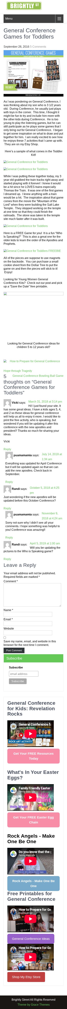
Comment (11, 581)
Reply (7, 449)
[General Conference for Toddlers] (33, 226)
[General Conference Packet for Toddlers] (33, 162)
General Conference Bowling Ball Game (38, 375)
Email (8, 619)
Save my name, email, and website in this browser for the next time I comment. (30, 643)
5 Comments (38, 46)
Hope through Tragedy (18, 370)
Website (9, 628)
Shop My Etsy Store (26, 977)
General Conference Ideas (31, 939)
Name (8, 610)
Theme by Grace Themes (34, 1004)
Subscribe (16, 667)
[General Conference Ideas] (33, 361)
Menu (9, 18)
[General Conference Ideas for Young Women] (33, 315)
